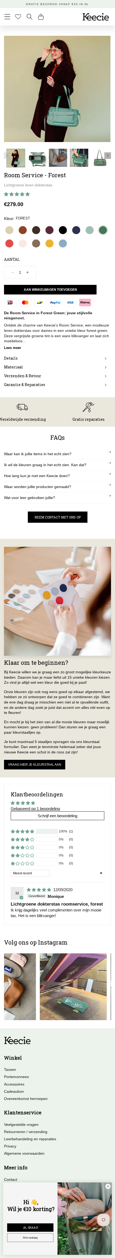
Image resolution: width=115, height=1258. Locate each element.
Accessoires (14, 1084)
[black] (63, 230)
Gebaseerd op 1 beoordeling (35, 808)
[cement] (9, 230)
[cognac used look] (23, 230)
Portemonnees (16, 1077)
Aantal (12, 259)
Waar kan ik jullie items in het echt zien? (37, 454)
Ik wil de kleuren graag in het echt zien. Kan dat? (45, 465)
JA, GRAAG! (30, 1227)
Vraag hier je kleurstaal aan (34, 764)
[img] (39, 889)
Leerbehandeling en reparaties (30, 1139)
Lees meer (12, 348)
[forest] (103, 230)
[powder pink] (23, 243)
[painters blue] (63, 243)
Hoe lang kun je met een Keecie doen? (37, 476)
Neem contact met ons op (57, 517)
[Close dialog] (107, 1186)
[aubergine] (49, 230)
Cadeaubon (14, 1091)
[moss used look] (36, 243)
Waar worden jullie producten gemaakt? (37, 487)
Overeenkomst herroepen (26, 1098)
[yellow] (49, 243)
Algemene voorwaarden (24, 1153)
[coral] (9, 243)
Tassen (10, 1069)
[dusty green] (90, 230)
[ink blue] (76, 230)
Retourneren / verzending (25, 1132)
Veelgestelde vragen (21, 1124)
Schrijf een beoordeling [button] (57, 815)
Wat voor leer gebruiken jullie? (29, 498)
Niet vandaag (30, 1237)
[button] (7, 16)
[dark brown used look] (36, 230)
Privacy (10, 1146)
